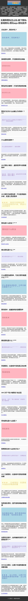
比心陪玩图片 (4, 593)
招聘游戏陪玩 (4, 80)
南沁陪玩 (3, 269)
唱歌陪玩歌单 (19, 9)
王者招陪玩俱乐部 (13, 12)
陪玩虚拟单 (4, 303)
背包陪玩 (3, 443)
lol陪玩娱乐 (4, 14)
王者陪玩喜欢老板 (5, 497)
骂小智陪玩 (4, 415)
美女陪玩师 (4, 217)
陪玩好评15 (4, 559)
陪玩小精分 (4, 188)
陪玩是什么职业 (5, 244)
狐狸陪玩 (11, 14)
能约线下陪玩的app (9, 9)
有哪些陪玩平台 (20, 7)
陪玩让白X (16, 11)
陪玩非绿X (3, 134)
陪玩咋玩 (3, 53)
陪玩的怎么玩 (4, 105)
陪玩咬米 (3, 334)
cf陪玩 (5, 12)
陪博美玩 (3, 468)
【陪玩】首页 (5, 7)
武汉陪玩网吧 (22, 12)
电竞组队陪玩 (4, 531)
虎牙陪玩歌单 (18, 14)
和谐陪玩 (3, 386)
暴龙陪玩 (3, 360)
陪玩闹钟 (3, 159)
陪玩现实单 (12, 7)
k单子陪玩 (10, 11)
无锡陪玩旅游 (15, 15)
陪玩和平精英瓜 (17, 8)
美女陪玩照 (9, 8)
